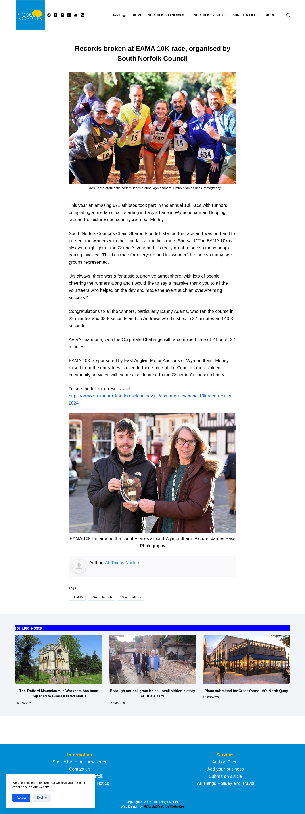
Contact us (79, 769)
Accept (21, 797)
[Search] (288, 15)
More (270, 15)
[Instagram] (62, 15)
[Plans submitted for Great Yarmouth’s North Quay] (246, 659)
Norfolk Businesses (166, 15)
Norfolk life (244, 15)
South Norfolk (101, 597)
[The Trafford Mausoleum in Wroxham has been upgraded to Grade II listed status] (58, 659)
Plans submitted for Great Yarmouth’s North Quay (246, 691)
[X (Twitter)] (55, 15)
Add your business (225, 769)
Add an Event (225, 761)
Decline (42, 797)
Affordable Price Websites (164, 806)
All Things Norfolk (122, 562)
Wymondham (130, 597)
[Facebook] (49, 15)
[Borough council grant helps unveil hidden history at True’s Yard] (152, 659)
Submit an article (225, 776)
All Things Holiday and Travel (225, 783)
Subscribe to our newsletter (79, 761)
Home (137, 15)
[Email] (75, 15)
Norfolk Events (208, 15)
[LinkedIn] (69, 15)
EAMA (77, 597)
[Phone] (82, 15)
